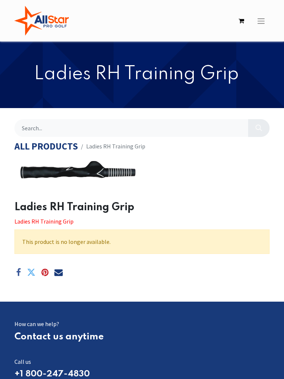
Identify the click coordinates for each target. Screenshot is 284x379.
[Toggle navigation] (261, 21)
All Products (46, 146)
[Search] (259, 128)
